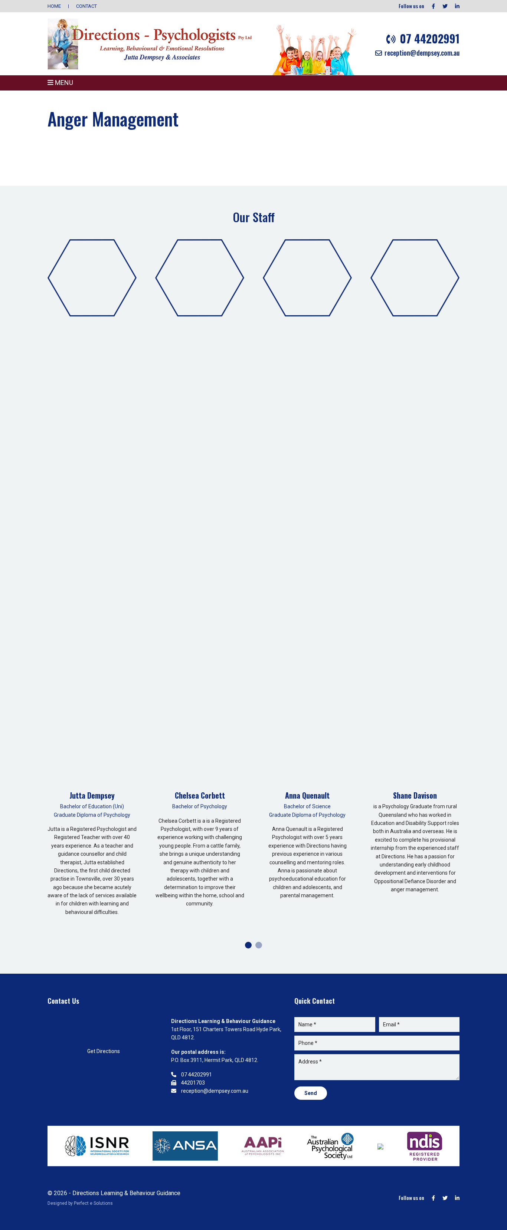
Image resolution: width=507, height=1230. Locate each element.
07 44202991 (428, 38)
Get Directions (103, 1051)
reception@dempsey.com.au (421, 52)
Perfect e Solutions (93, 1203)
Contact (86, 6)
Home (54, 6)
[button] (248, 945)
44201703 (192, 1083)
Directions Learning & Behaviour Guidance (126, 1193)
